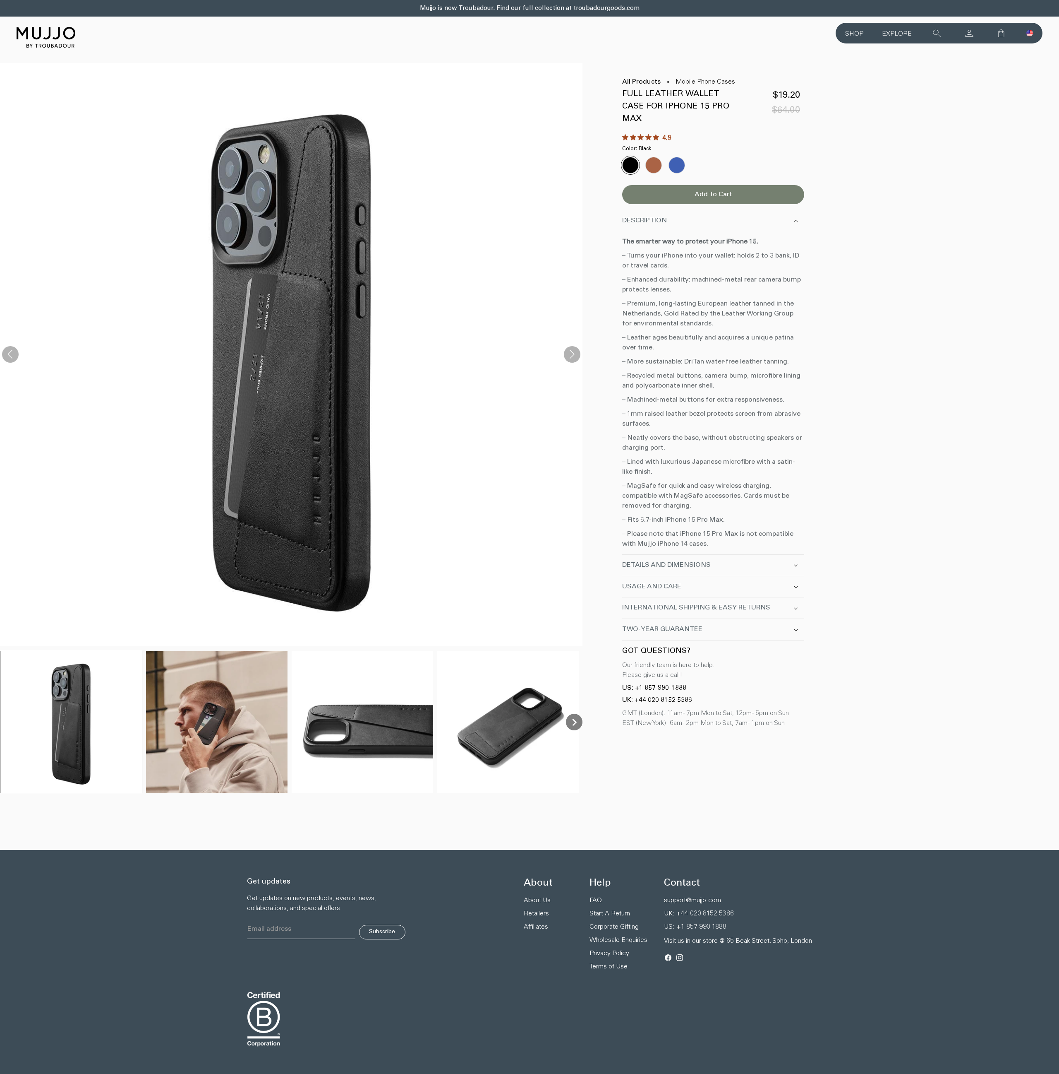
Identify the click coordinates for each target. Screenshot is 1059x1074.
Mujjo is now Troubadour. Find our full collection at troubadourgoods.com (530, 8)
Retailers (536, 913)
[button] (1029, 33)
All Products (641, 82)
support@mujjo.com (692, 900)
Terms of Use (608, 966)
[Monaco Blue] (676, 165)
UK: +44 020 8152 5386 (657, 700)
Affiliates (536, 927)
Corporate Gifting (614, 927)
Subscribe (382, 932)
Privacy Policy (609, 953)
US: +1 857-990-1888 (654, 688)
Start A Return (609, 913)
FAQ (595, 900)
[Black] (630, 165)
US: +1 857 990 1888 (695, 927)
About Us (537, 900)
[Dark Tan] (653, 165)
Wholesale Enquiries (618, 940)
